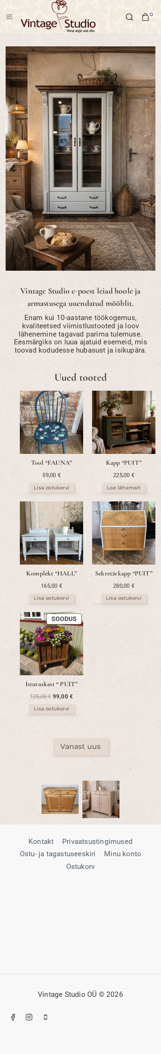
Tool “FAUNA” (51, 463)
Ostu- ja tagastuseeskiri (58, 853)
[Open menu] (9, 17)
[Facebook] (13, 1017)
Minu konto (122, 853)
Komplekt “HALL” (51, 573)
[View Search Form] (129, 17)
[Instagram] (29, 1017)
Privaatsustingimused (97, 841)
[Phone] (45, 1017)
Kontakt (41, 841)
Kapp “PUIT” (124, 463)
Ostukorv (80, 866)
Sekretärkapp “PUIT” (123, 573)
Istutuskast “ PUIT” (51, 684)
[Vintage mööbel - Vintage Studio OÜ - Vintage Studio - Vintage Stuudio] (58, 17)
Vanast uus (80, 746)
